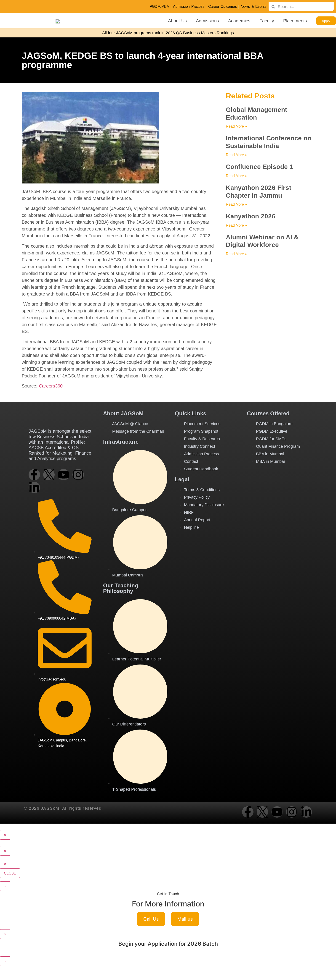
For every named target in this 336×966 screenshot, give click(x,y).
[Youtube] (63, 474)
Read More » (236, 126)
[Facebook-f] (34, 474)
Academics (239, 20)
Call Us (151, 919)
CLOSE (10, 873)
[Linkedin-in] (34, 487)
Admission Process (188, 6)
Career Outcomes (222, 6)
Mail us (185, 919)
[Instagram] (78, 474)
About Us (177, 20)
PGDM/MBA (159, 6)
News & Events (253, 6)
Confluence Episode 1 (259, 166)
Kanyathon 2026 (250, 216)
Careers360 (51, 385)
